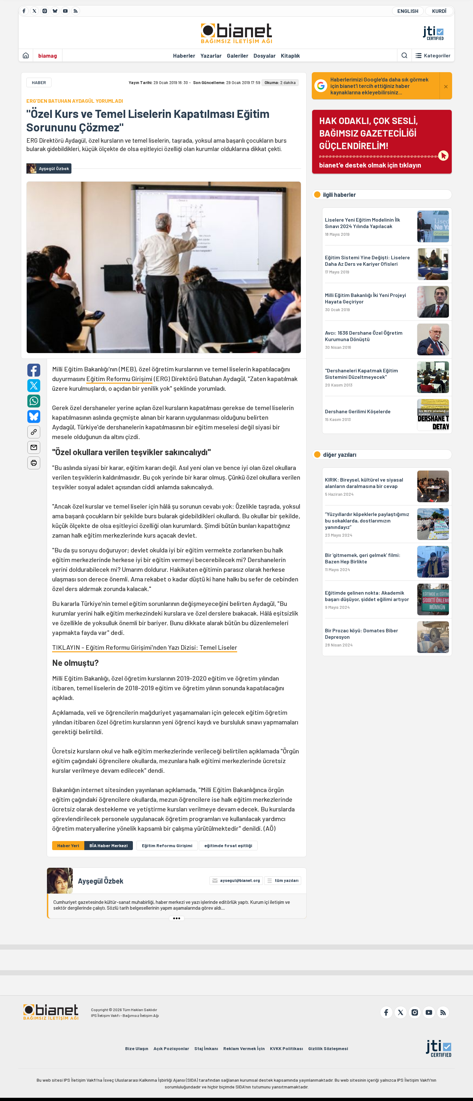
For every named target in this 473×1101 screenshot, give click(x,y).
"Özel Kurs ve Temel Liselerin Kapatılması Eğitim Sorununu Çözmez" (148, 120)
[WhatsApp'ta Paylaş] (33, 401)
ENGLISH (407, 11)
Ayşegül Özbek (101, 880)
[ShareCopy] (33, 432)
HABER (39, 82)
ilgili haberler (339, 194)
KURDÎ (439, 11)
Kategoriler (437, 55)
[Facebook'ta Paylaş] (33, 370)
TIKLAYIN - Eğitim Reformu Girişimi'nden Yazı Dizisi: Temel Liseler (144, 647)
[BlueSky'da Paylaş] (33, 416)
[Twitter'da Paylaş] (33, 385)
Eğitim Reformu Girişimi (119, 378)
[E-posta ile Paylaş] (33, 447)
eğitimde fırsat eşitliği (228, 845)
